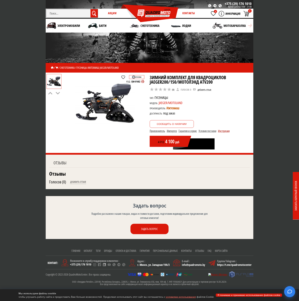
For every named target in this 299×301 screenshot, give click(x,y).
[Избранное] (213, 13)
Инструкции (224, 131)
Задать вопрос (149, 229)
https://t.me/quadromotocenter (234, 264)
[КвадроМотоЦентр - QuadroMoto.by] (150, 14)
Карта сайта (221, 251)
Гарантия (145, 251)
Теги (98, 251)
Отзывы (59, 163)
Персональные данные (165, 251)
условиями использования (181, 296)
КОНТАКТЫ (188, 13)
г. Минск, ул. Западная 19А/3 (153, 264)
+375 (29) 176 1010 (238, 3)
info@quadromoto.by (193, 264)
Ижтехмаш (172, 108)
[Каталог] (56, 68)
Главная (75, 251)
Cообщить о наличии (172, 124)
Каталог (88, 251)
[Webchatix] (289, 291)
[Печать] (142, 81)
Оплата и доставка (126, 251)
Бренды (108, 251)
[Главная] (52, 68)
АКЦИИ (112, 13)
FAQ (209, 251)
